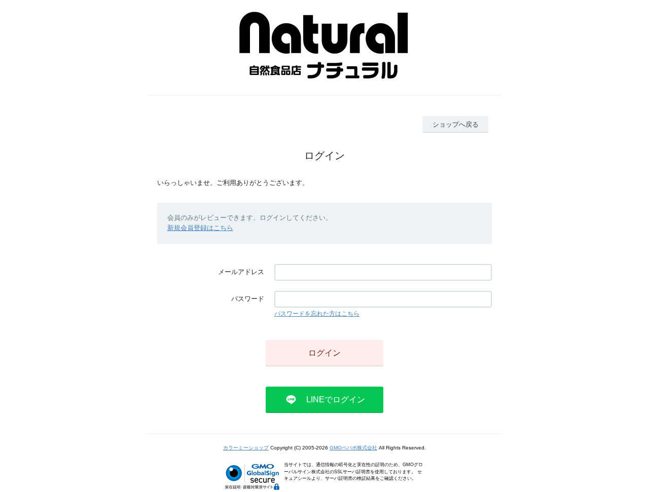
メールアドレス (241, 272)
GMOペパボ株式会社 (353, 447)
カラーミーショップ (246, 447)
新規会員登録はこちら (200, 228)
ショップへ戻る (455, 124)
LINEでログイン (335, 399)
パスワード (247, 298)
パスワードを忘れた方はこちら (316, 313)
